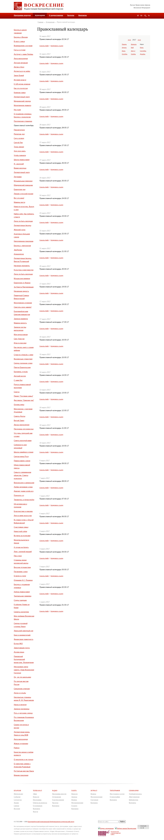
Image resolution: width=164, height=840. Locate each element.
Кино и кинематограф (22, 635)
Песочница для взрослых (24, 429)
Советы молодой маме (23, 441)
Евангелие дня (19, 189)
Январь (124, 44)
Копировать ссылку (57, 46)
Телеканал (37, 791)
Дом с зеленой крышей (23, 552)
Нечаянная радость (21, 291)
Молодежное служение (23, 303)
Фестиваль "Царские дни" (24, 400)
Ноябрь (133, 54)
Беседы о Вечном (21, 37)
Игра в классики (20, 343)
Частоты (70, 15)
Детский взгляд (20, 376)
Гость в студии (19, 50)
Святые (16, 806)
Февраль (134, 44)
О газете (74, 806)
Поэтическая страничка (23, 121)
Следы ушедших (20, 600)
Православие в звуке (22, 461)
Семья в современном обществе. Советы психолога (22, 475)
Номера (74, 800)
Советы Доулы (19, 416)
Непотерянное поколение (23, 241)
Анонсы (74, 797)
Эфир (35, 794)
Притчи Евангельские (22, 367)
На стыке (17, 110)
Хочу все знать (20, 151)
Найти (122, 822)
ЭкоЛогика (18, 250)
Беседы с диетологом (22, 246)
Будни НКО (18, 644)
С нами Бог (18, 380)
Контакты (82, 15)
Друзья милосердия (21, 425)
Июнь (142, 47)
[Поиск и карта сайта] (145, 16)
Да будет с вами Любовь (23, 54)
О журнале (94, 800)
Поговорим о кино (21, 572)
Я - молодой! (19, 164)
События (17, 797)
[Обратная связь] (141, 16)
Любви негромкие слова (23, 487)
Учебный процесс (135, 794)
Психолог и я (19, 495)
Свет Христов (19, 339)
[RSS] (149, 15)
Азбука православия (22, 592)
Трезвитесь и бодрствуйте (24, 500)
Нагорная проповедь (22, 266)
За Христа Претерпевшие (24, 287)
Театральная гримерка (22, 596)
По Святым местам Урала (24, 771)
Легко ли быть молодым (23, 221)
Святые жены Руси (21, 456)
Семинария (134, 791)
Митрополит (18, 794)
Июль (123, 51)
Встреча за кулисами (22, 536)
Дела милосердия (21, 58)
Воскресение (44, 5)
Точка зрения (19, 147)
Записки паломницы (21, 709)
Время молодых (20, 168)
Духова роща (19, 652)
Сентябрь (143, 51)
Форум (35, 812)
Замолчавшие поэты (22, 648)
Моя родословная (21, 335)
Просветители (19, 130)
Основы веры (19, 405)
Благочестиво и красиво (23, 511)
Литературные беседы (22, 225)
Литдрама (18, 177)
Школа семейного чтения (23, 452)
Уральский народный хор (23, 631)
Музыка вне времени (22, 278)
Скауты (16, 392)
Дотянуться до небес (22, 71)
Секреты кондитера (21, 612)
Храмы (16, 803)
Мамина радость (20, 323)
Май (132, 47)
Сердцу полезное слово (23, 363)
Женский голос (19, 230)
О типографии (115, 797)
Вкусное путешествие (22, 567)
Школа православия (21, 160)
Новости (36, 797)
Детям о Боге (19, 67)
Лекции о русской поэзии (23, 194)
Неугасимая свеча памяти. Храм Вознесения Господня (24, 670)
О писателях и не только (23, 759)
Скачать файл (44, 46)
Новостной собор (20, 531)
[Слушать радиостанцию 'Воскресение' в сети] (126, 828)
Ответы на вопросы (40, 803)
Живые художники (21, 744)
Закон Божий (19, 75)
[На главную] (138, 16)
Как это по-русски (21, 88)
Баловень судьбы (21, 372)
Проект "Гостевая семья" (23, 396)
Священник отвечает (22, 689)
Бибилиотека (133, 800)
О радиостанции (56, 15)
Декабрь (142, 54)
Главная (40, 22)
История (17, 809)
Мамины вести (19, 202)
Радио (54, 791)
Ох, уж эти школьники (22, 677)
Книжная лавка (19, 93)
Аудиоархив (50, 22)
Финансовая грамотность (23, 639)
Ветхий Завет (19, 420)
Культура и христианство (23, 270)
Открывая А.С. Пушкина (23, 580)
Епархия (17, 791)
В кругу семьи (19, 41)
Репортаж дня (19, 134)
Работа (16, 748)
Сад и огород (19, 138)
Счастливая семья (21, 527)
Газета (74, 791)
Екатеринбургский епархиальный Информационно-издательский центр (51, 821)
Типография (115, 791)
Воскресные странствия (23, 359)
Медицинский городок (22, 101)
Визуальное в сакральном (24, 483)
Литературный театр (22, 97)
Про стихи (18, 556)
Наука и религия (20, 705)
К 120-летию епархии (22, 84)
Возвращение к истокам (23, 46)
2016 (129, 40)
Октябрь (124, 54)
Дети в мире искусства (23, 516)
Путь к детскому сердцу (23, 713)
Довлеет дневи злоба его (23, 491)
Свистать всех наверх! (23, 307)
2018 (139, 40)
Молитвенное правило (22, 105)
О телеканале (37, 806)
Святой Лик (18, 143)
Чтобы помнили (20, 155)
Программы (37, 800)
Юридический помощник (23, 185)
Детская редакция (21, 63)
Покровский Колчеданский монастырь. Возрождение (24, 659)
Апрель (124, 47)
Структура (18, 800)
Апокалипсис (19, 254)
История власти (20, 80)
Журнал (94, 791)
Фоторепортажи (77, 803)
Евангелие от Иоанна (22, 283)
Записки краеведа (21, 319)
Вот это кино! (19, 198)
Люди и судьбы (20, 693)
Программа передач (22, 15)
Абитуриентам (134, 797)
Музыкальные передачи (23, 181)
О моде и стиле (20, 576)
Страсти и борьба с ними (23, 355)
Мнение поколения (21, 775)
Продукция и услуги (117, 794)
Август (133, 51)
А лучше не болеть (21, 547)
